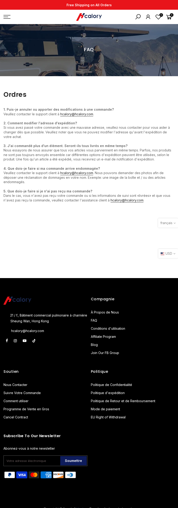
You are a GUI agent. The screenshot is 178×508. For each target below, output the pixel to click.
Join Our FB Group (105, 353)
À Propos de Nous (105, 312)
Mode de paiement (105, 409)
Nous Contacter (15, 385)
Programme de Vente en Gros (26, 409)
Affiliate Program (103, 337)
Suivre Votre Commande (22, 393)
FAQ (94, 320)
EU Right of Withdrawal (108, 417)
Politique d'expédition (108, 393)
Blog (94, 345)
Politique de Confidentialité (111, 385)
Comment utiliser (16, 401)
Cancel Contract (15, 417)
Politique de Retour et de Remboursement (123, 401)
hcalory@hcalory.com (76, 114)
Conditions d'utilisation (108, 328)
